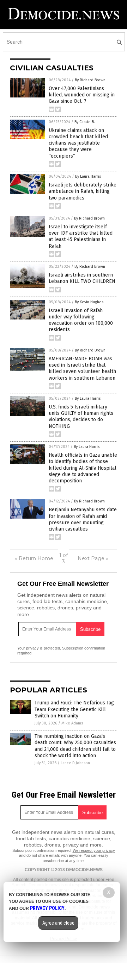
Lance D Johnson (75, 763)
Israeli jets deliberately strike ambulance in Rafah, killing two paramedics (82, 191)
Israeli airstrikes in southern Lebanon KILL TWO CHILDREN (82, 278)
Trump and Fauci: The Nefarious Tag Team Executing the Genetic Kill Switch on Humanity (74, 709)
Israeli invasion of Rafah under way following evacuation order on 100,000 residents (81, 320)
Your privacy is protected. (39, 648)
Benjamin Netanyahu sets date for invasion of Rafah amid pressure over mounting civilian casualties (83, 519)
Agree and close (58, 923)
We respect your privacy (94, 850)
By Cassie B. (84, 122)
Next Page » (93, 558)
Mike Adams (72, 723)
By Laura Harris (88, 176)
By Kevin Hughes (89, 302)
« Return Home (34, 558)
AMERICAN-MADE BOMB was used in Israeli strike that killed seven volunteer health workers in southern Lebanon (82, 368)
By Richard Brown (90, 80)
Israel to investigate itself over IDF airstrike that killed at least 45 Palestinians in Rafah (81, 236)
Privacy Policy (47, 908)
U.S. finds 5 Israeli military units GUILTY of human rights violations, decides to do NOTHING (81, 416)
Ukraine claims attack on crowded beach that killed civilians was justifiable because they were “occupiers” (78, 143)
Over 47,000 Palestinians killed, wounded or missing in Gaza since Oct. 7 (82, 94)
